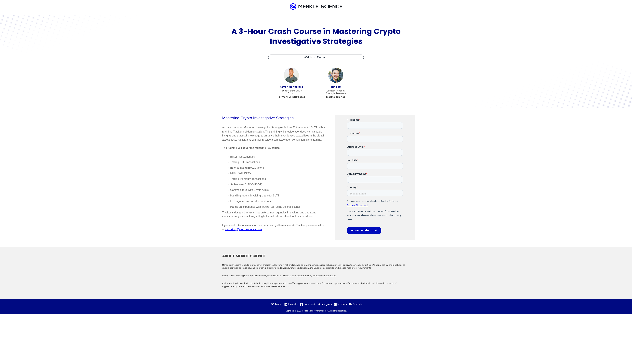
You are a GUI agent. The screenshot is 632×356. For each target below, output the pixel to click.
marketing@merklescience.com (243, 229)
